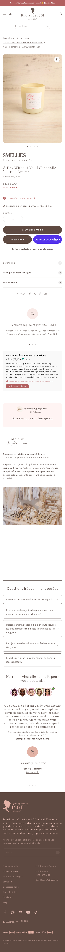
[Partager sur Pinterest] (40, 293)
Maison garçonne (11, 46)
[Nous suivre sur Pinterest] (20, 912)
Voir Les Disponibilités (42, 206)
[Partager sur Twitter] (34, 293)
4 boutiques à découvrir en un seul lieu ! (23, 42)
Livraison (7, 881)
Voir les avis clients (17, 386)
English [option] (24, 920)
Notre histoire (10, 892)
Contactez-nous (11, 886)
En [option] (10, 13)
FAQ (5, 902)
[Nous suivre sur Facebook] (5, 912)
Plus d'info (53, 334)
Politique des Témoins (47, 866)
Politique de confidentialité (43, 873)
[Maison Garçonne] (14, 155)
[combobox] (30, 26)
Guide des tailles (11, 866)
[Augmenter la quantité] (19, 219)
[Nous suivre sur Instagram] (13, 912)
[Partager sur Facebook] (29, 293)
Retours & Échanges (13, 876)
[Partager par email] (45, 293)
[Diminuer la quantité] (7, 219)
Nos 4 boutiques (21, 38)
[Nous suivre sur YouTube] (28, 912)
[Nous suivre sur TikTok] (36, 912)
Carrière (7, 897)
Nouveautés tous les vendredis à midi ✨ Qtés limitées (32, 3)
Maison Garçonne (11, 176)
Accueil (6, 38)
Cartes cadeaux (10, 871)
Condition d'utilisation (47, 880)
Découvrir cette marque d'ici (18, 159)
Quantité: (7, 212)
